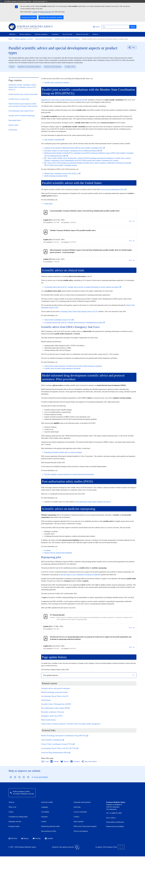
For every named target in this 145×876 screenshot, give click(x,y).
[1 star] (11, 777)
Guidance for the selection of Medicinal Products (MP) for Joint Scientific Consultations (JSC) (73, 148)
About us (11, 802)
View (130, 221)
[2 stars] (13, 777)
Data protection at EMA (48, 831)
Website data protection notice (50, 826)
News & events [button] (67, 34)
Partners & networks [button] (82, 34)
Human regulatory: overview (24, 39)
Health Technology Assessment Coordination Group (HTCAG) (63, 736)
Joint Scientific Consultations (53, 139)
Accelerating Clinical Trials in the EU (54, 696)
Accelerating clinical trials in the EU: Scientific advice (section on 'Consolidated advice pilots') (73, 322)
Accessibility (45, 812)
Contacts (76, 817)
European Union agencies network (63, 847)
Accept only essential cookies (51, 17)
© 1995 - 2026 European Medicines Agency (22, 847)
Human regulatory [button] (25, 34)
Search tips (77, 807)
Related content (13, 125)
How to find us (111, 818)
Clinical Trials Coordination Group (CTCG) (58, 320)
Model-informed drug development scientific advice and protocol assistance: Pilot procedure (23, 105)
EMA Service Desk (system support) (85, 826)
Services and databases (81, 831)
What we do (12, 807)
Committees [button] (55, 34)
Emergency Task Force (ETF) (51, 716)
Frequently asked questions (82, 802)
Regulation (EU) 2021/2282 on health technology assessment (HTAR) (63, 100)
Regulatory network (15, 821)
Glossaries (44, 817)
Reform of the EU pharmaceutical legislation (58, 553)
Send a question (79, 821)
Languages (44, 807)
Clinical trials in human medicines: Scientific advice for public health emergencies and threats (73, 366)
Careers (11, 812)
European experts (14, 826)
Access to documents (80, 812)
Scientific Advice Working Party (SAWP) (56, 704)
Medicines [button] (12, 34)
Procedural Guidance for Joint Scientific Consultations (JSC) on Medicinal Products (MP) (72, 150)
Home (10, 39)
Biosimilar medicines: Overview (52, 712)
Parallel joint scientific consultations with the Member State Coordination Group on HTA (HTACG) (22, 87)
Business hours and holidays (115, 826)
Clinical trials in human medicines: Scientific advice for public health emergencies (70, 724)
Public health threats (48, 720)
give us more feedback (41, 777)
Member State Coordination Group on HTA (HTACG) (61, 173)
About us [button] (95, 34)
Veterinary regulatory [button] (41, 34)
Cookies (34, 12)
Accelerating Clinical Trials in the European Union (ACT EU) (78, 311)
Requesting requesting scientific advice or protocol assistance (63, 452)
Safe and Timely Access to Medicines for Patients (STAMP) (79, 574)
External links (13, 130)
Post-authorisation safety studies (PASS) (21, 111)
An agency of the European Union (106, 847)
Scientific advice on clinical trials (19, 99)
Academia (47, 550)
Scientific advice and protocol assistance (67, 39)
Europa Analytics (45, 12)
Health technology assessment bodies (55, 176)
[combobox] (115, 27)
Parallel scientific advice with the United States (23, 94)
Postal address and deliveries (115, 822)
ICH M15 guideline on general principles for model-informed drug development (69, 474)
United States (48, 203)
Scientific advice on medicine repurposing (22, 115)
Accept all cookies (29, 17)
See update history (50, 675)
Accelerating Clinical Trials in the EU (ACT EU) (58, 748)
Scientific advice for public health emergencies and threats (62, 368)
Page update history (15, 120)
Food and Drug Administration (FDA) (112, 189)
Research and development (43, 39)
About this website (47, 802)
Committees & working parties (18, 817)
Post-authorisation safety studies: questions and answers (93, 502)
